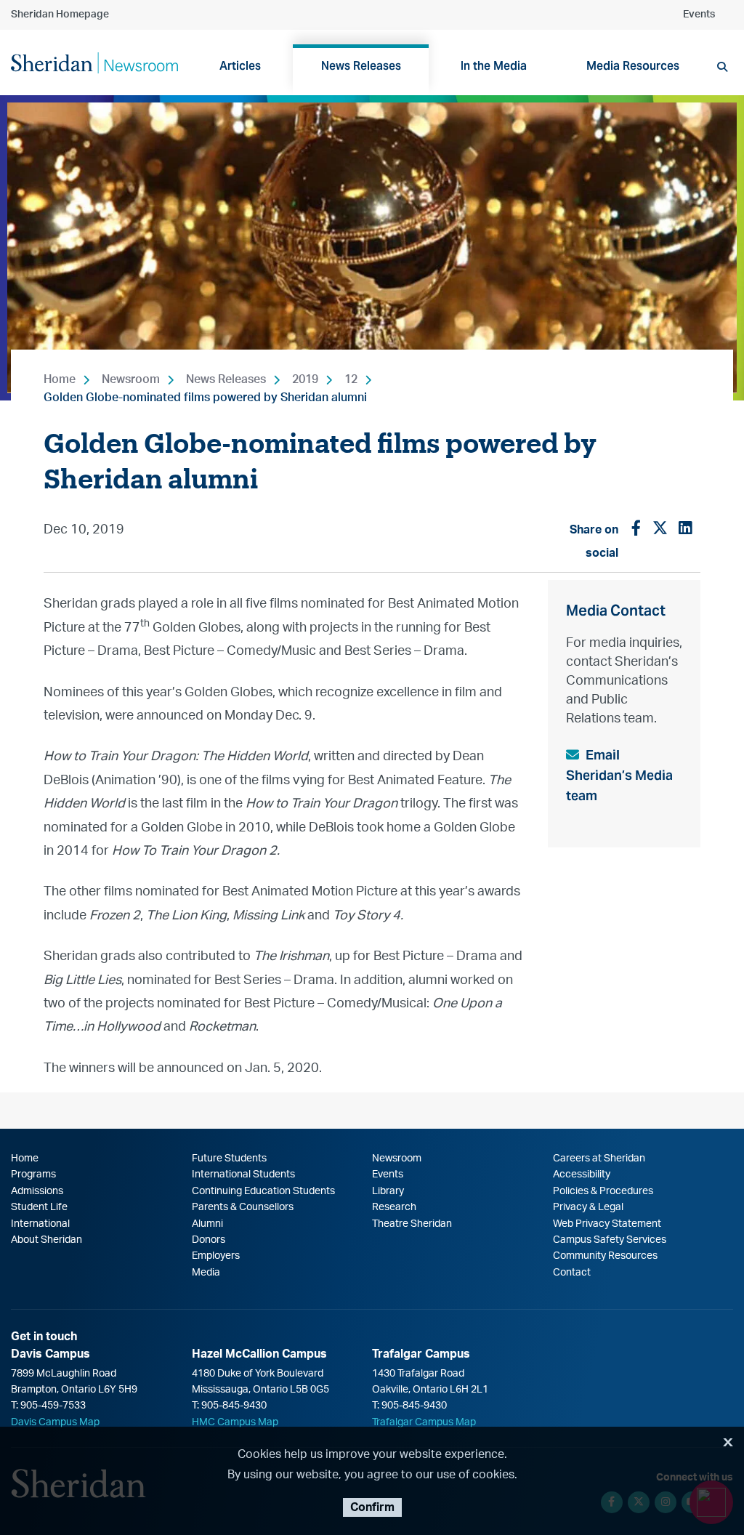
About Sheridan (46, 1240)
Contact (572, 1273)
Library (388, 1191)
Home (60, 379)
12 (350, 379)
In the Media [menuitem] (494, 65)
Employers (216, 1256)
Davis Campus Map (55, 1422)
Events (699, 14)
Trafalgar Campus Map (424, 1422)
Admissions (37, 1191)
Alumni (207, 1224)
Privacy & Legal (588, 1207)
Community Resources (605, 1256)
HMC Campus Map (235, 1422)
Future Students (229, 1158)
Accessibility (581, 1174)
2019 (305, 379)
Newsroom (131, 379)
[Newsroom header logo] (94, 61)
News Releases (226, 379)
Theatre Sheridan (412, 1224)
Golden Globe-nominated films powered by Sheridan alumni (205, 397)
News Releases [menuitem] (361, 65)
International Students (243, 1174)
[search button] (722, 67)
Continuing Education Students (263, 1191)
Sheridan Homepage (60, 14)
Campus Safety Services (609, 1240)
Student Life (39, 1207)
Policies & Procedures (603, 1191)
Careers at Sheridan (599, 1158)
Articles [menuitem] (240, 65)
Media (206, 1273)
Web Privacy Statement (607, 1224)
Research (394, 1207)
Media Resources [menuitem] (632, 65)
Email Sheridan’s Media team (619, 775)
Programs (33, 1174)
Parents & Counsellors (243, 1207)
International (40, 1224)
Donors (208, 1240)
